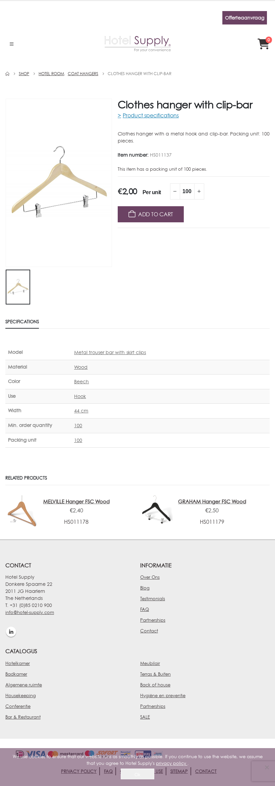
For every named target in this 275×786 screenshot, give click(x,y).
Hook (80, 396)
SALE (145, 717)
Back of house (155, 684)
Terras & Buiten (155, 674)
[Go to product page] (21, 510)
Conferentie (18, 706)
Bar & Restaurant (23, 717)
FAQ (144, 609)
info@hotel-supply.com (29, 612)
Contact (149, 630)
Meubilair (150, 663)
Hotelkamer (17, 663)
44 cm (81, 410)
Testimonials (152, 598)
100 (78, 425)
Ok (137, 774)
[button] (13, 17)
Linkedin (11, 632)
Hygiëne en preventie (162, 695)
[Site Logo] (138, 44)
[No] (266, 767)
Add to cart (155, 214)
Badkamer (16, 674)
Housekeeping (20, 695)
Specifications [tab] (22, 321)
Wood (81, 367)
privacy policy (171, 763)
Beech (81, 381)
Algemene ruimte (23, 684)
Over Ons (150, 577)
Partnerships (152, 620)
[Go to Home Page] (7, 74)
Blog (145, 588)
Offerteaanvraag (244, 17)
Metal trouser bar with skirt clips (110, 352)
